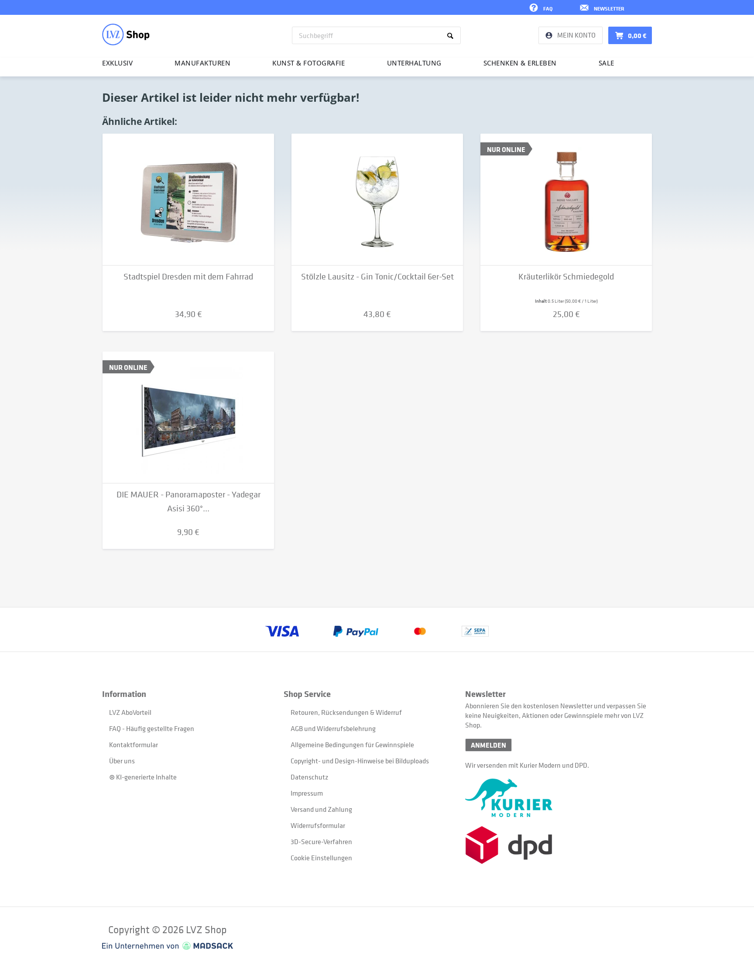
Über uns (122, 761)
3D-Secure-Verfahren (321, 841)
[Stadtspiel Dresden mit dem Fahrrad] (188, 200)
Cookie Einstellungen (321, 857)
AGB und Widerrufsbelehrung (333, 728)
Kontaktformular (133, 744)
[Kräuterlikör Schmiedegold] (566, 200)
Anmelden (488, 745)
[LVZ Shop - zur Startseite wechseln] (126, 34)
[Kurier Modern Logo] (556, 798)
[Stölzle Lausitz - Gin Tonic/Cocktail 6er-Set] (377, 200)
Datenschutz (309, 777)
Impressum (307, 793)
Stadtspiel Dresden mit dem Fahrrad (188, 276)
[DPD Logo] (556, 845)
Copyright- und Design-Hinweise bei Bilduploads (360, 761)
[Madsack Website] (167, 946)
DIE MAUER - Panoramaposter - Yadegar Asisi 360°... (188, 501)
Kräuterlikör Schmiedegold (566, 276)
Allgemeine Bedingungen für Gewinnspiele (352, 744)
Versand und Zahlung (321, 809)
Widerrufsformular (318, 825)
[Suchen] (452, 35)
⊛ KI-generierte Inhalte (143, 777)
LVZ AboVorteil (130, 712)
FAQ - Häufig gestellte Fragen (151, 728)
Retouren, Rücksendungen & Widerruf (346, 712)
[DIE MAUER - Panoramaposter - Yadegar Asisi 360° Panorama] (188, 417)
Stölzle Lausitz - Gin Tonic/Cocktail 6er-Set (377, 276)
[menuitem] (376, 35)
